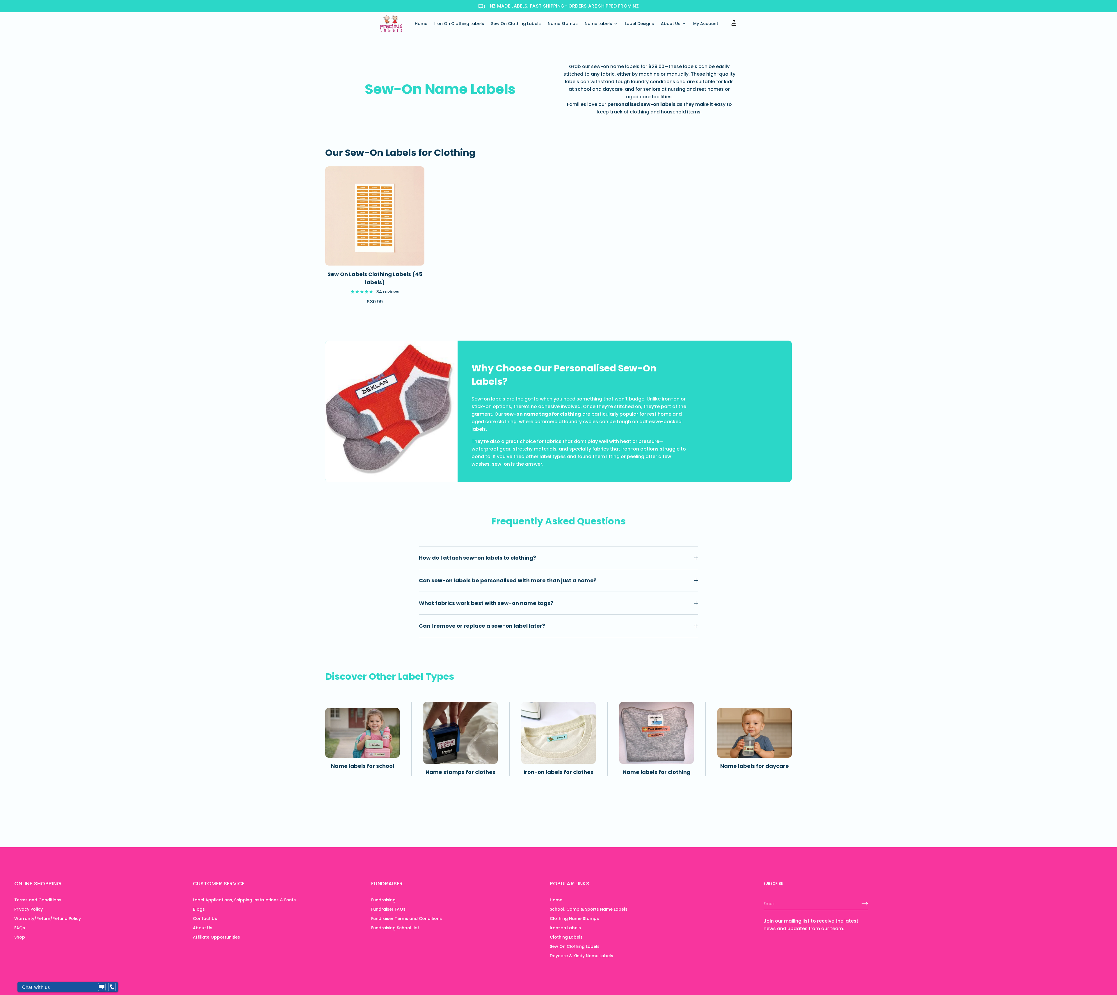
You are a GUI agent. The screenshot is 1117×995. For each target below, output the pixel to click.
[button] (105, 932)
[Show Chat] (102, 987)
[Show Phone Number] (112, 987)
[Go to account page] (733, 24)
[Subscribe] (864, 903)
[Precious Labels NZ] (391, 23)
